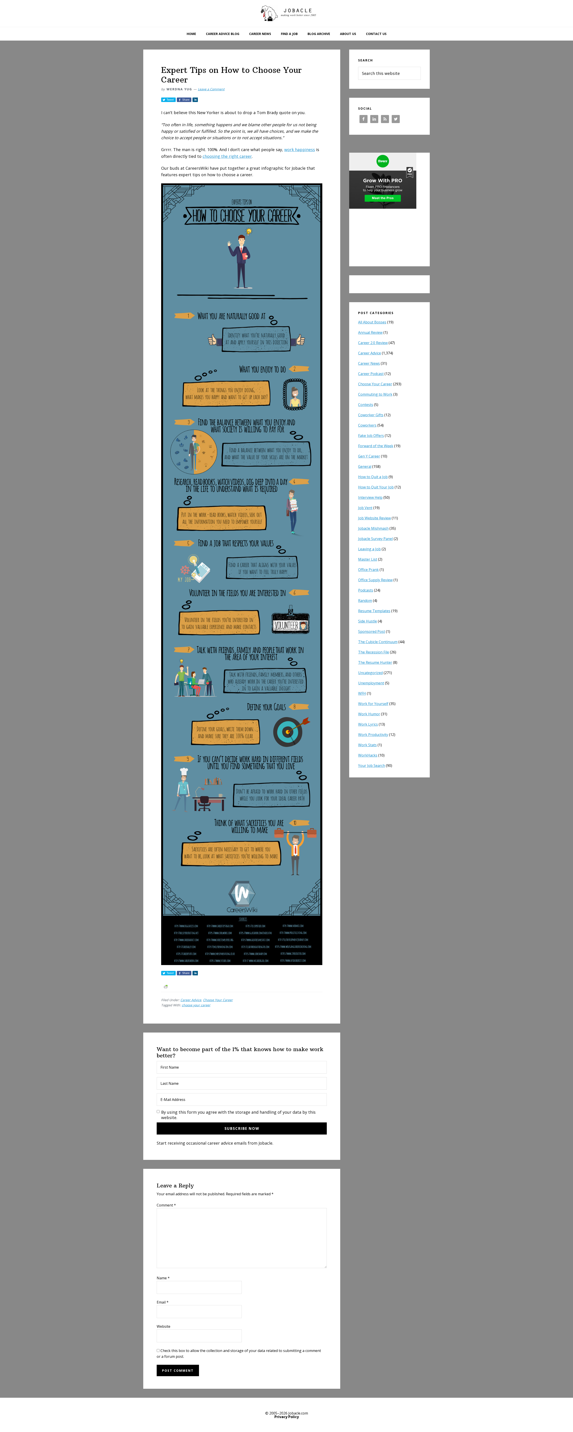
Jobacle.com (286, 13)
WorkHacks (367, 755)
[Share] (195, 100)
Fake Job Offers (371, 435)
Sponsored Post (371, 631)
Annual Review (370, 332)
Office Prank (368, 569)
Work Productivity (373, 734)
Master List (367, 559)
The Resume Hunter (375, 662)
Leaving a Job (369, 549)
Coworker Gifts (370, 414)
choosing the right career (227, 156)
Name (163, 1278)
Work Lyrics (368, 724)
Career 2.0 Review (373, 342)
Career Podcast (371, 373)
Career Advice (190, 1000)
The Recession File (373, 652)
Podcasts (365, 590)
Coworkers (367, 425)
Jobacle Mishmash (373, 528)
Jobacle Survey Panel (375, 538)
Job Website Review (374, 518)
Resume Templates (374, 610)
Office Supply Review (375, 579)
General (364, 466)
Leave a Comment (211, 89)
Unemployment (371, 683)
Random (365, 600)
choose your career (196, 1005)
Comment (166, 1205)
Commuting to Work (375, 394)
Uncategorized (370, 672)
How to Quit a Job (373, 476)
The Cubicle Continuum (378, 641)
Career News (369, 363)
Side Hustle (367, 621)
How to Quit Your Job (376, 487)
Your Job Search (371, 765)
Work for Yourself (373, 703)
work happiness (299, 149)
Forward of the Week (375, 445)
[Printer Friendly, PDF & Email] (165, 986)
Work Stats (367, 744)
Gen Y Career (369, 456)
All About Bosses (372, 322)
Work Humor (369, 714)
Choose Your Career (218, 1000)
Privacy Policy (286, 1416)
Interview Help (370, 497)
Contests (365, 404)
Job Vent (365, 507)
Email (163, 1302)
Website (163, 1326)
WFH (362, 693)
